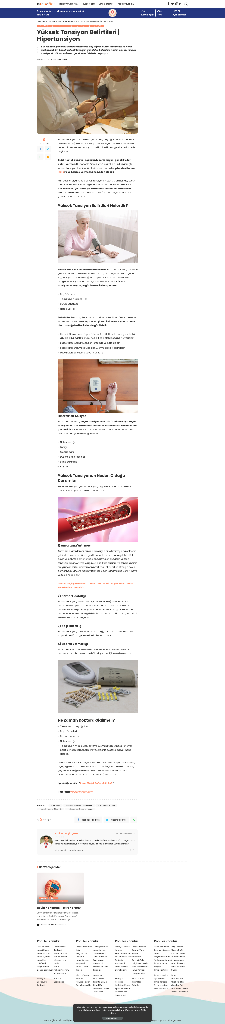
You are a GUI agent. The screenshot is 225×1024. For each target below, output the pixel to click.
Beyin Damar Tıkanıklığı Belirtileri (138, 981)
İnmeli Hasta (43, 950)
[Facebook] (40, 149)
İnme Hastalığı (161, 969)
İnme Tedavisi (60, 953)
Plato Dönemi (82, 975)
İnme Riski (97, 975)
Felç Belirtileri (43, 966)
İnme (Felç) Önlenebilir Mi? (96, 783)
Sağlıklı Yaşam (80, 26)
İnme (53, 898)
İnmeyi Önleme (122, 946)
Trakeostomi (60, 973)
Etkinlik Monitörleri (179, 991)
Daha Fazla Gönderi (124, 833)
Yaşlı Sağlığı (97, 26)
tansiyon (56, 805)
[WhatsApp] (40, 157)
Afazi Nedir (120, 963)
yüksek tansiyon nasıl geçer (81, 809)
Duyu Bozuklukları (84, 985)
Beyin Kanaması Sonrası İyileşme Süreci (162, 950)
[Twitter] (48, 149)
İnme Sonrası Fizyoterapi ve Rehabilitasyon (161, 985)
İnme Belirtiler (60, 956)
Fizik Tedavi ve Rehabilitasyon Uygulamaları (178, 956)
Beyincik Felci (138, 960)
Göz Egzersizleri (100, 946)
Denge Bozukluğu (45, 969)
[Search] (186, 4)
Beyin (43, 898)
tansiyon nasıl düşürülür (51, 809)
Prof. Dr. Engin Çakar (58, 59)
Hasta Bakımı (43, 946)
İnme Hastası (121, 966)
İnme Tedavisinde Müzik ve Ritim (177, 978)
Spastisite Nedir (122, 988)
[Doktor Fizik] (46, 4)
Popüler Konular (62, 26)
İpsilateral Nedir (122, 985)
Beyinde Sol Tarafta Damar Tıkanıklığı (100, 981)
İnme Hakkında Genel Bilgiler (53, 901)
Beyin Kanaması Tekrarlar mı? (59, 908)
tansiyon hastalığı (107, 805)
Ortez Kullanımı (100, 956)
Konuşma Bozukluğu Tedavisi (42, 981)
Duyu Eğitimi (121, 969)
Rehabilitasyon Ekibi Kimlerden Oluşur (178, 966)
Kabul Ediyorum (112, 1018)
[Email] (48, 157)
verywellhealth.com (81, 791)
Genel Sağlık (45, 26)
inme (61, 172)
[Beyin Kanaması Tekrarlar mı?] (60, 888)
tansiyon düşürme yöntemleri (79, 805)
